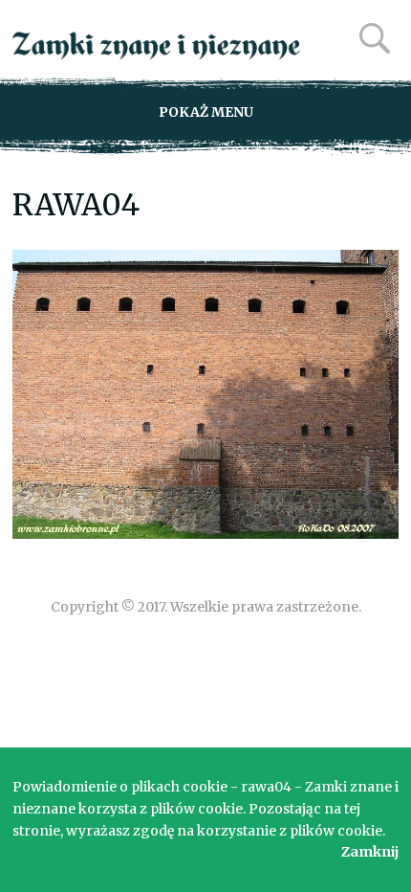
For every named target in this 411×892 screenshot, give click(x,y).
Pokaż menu (206, 112)
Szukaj (375, 38)
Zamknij (370, 851)
